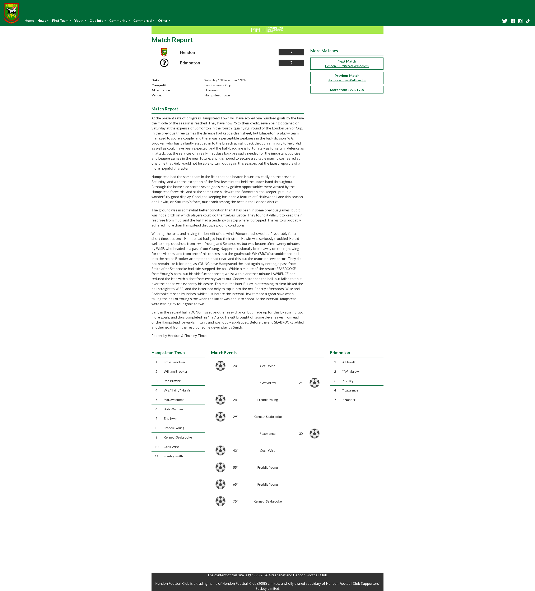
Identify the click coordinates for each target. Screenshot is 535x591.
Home (29, 20)
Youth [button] (79, 20)
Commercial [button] (142, 20)
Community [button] (118, 20)
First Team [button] (60, 20)
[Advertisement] (267, 543)
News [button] (41, 20)
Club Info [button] (96, 20)
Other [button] (163, 20)
